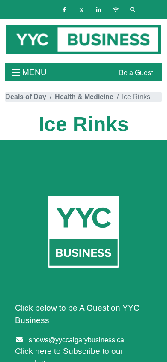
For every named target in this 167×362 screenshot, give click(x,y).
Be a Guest (136, 72)
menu (33, 72)
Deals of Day (25, 96)
